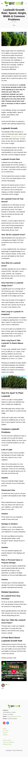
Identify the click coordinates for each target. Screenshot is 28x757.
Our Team (6, 730)
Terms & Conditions (8, 742)
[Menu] (2, 3)
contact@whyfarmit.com (14, 716)
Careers (5, 734)
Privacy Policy (7, 740)
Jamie (15, 21)
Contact (5, 732)
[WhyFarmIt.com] (14, 3)
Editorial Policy (7, 744)
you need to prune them (18, 136)
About (4, 728)
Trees (14, 25)
